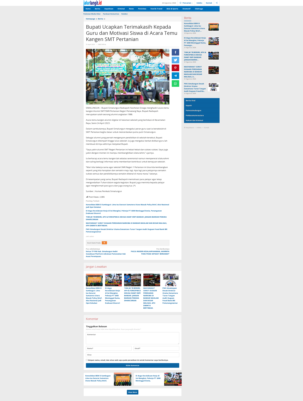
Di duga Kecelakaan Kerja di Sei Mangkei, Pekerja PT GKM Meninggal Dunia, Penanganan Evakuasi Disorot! (112, 295)
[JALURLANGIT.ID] (92, 3)
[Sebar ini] (175, 52)
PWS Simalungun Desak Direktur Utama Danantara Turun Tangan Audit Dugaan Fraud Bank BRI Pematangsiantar (170, 295)
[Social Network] (217, 3)
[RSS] (104, 242)
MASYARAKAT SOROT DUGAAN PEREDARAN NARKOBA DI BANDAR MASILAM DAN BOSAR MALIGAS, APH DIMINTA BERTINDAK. (151, 298)
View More (132, 392)
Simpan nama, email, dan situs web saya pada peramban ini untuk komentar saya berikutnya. (128, 360)
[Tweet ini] (175, 60)
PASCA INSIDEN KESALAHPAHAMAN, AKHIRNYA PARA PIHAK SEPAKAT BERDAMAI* (150, 251)
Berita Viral (190, 100)
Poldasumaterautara (195, 115)
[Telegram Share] (175, 75)
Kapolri (189, 105)
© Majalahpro (189, 127)
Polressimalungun (193, 110)
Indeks (199, 127)
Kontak (206, 127)
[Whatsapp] (175, 83)
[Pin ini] (175, 68)
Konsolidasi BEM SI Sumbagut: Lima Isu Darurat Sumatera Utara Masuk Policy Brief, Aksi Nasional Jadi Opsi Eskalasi (94, 295)
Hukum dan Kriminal (194, 120)
